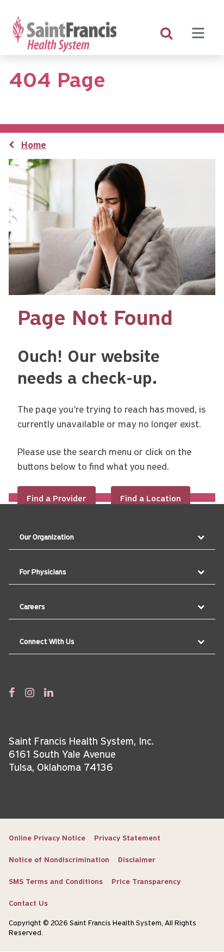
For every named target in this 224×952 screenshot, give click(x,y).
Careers (32, 607)
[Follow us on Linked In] (48, 692)
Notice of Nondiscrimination (59, 860)
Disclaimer (136, 860)
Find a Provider (56, 499)
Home (33, 146)
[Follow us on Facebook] (12, 692)
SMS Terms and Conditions (56, 882)
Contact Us (28, 904)
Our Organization (47, 537)
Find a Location (150, 499)
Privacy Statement (127, 838)
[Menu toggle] (198, 34)
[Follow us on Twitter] (29, 692)
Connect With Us (47, 642)
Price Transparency (146, 882)
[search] (166, 34)
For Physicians (43, 572)
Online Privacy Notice (47, 838)
